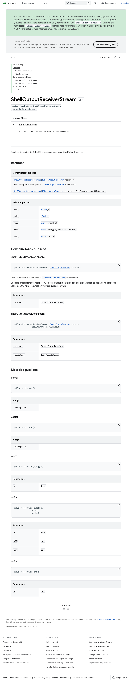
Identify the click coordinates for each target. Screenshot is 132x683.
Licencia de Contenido (106, 619)
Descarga (7, 650)
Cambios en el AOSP (70, 29)
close (44, 209)
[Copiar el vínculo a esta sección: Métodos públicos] (40, 370)
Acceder (125, 3)
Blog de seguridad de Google (58, 654)
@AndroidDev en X (54, 646)
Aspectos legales (41, 678)
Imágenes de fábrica (11, 658)
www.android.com (96, 650)
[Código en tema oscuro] (119, 264)
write (44, 223)
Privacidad (64, 678)
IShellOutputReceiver (53, 180)
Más (46, 3)
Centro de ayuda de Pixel (99, 646)
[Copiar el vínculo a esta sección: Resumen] (27, 163)
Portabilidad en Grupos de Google (60, 667)
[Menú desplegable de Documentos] (37, 3)
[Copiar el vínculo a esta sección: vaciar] (20, 417)
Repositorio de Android (12, 642)
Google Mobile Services (98, 654)
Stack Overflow (95, 658)
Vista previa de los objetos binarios (17, 654)
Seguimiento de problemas (100, 663)
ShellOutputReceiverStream (27, 180)
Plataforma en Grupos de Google (59, 658)
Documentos (28, 3)
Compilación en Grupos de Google (60, 663)
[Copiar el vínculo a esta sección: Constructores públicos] (48, 249)
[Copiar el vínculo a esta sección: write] (19, 456)
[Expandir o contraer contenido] (27, 64)
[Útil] (115, 57)
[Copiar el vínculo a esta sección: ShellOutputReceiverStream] (47, 257)
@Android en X (52, 642)
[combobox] (78, 3)
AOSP (13, 57)
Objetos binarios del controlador (16, 663)
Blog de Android (52, 650)
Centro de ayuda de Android (101, 642)
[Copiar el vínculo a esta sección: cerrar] (21, 377)
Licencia (54, 678)
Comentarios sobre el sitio (83, 678)
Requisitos (7, 646)
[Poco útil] (119, 57)
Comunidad (26, 678)
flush (44, 216)
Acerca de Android (11, 678)
